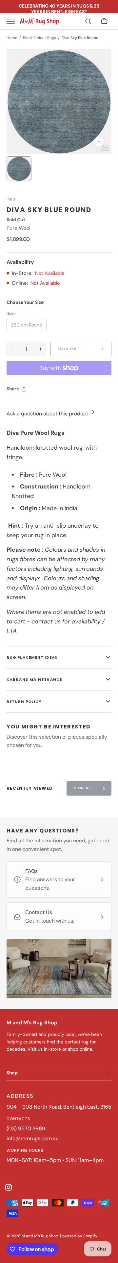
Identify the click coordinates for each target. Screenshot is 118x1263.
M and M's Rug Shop (40, 1236)
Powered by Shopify (78, 1236)
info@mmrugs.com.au (33, 1138)
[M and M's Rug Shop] (39, 21)
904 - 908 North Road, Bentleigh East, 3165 (59, 1106)
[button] (88, 21)
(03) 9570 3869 (26, 1128)
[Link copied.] (54, 405)
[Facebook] (29, 405)
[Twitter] (17, 405)
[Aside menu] (13, 21)
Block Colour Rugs (39, 37)
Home (12, 37)
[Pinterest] (42, 405)
